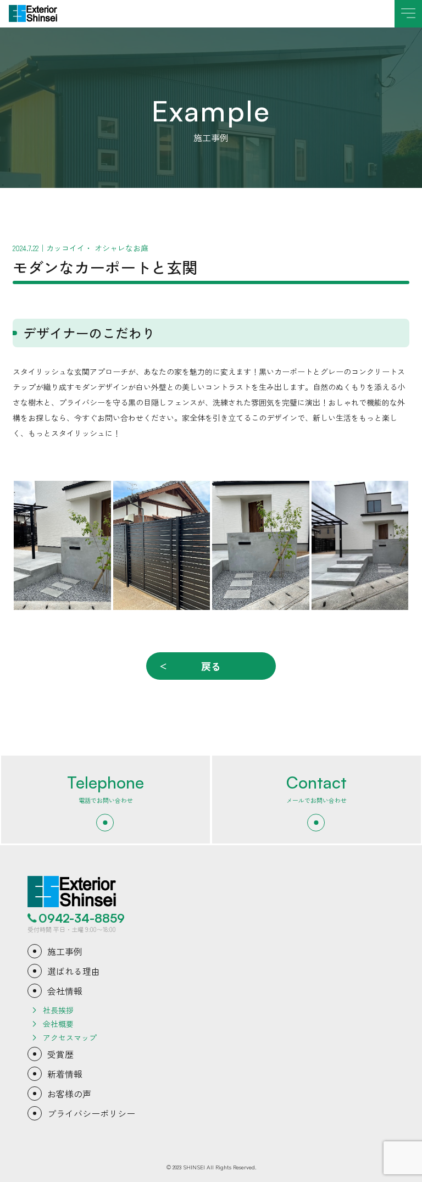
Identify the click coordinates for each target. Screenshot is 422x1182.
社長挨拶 (58, 1010)
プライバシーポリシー (91, 1113)
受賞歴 (60, 1054)
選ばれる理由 (73, 971)
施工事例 (64, 951)
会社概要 (58, 1023)
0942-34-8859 (81, 918)
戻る (211, 666)
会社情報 (64, 990)
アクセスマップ (70, 1037)
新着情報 (64, 1073)
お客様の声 (69, 1093)
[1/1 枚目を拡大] (96, 495)
